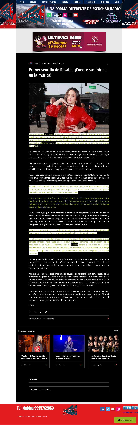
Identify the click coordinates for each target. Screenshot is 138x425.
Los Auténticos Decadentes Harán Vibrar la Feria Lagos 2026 (103, 357)
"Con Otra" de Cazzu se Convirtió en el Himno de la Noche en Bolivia (34, 357)
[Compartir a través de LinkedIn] (41, 312)
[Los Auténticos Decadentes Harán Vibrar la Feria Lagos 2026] (103, 343)
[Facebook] (54, 15)
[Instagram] (65, 15)
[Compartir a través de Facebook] (30, 312)
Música (31, 305)
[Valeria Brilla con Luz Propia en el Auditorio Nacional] (68, 343)
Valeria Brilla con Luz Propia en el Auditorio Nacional (68, 357)
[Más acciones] (107, 63)
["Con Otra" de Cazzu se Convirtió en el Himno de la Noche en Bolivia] (33, 343)
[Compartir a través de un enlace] (46, 312)
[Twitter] (108, 409)
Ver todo (116, 331)
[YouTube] (75, 15)
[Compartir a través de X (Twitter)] (35, 312)
